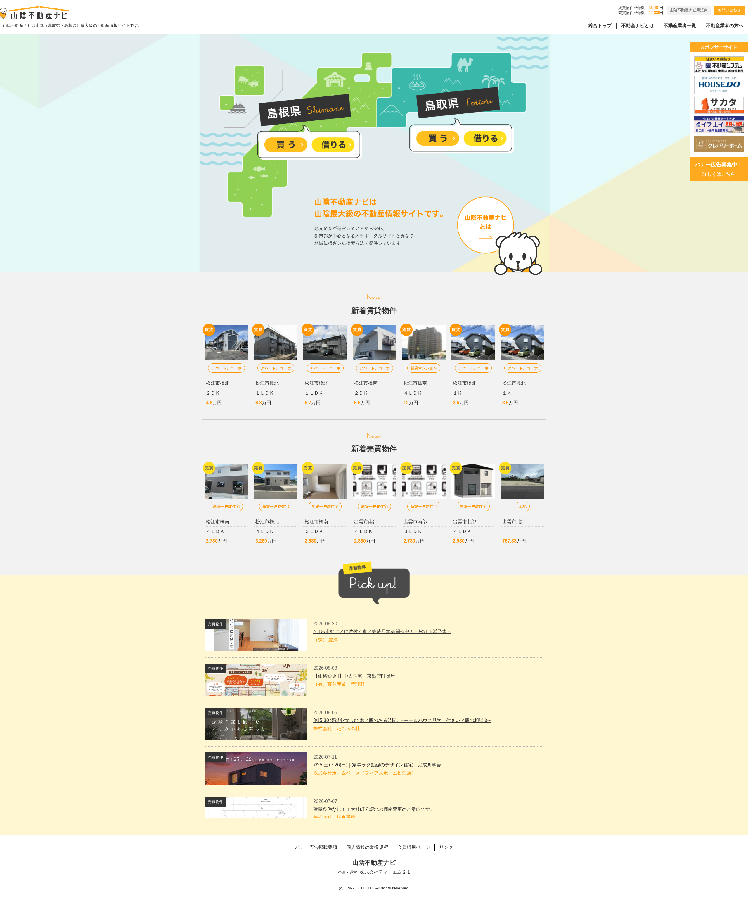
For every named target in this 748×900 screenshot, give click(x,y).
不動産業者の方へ (724, 25)
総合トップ (600, 25)
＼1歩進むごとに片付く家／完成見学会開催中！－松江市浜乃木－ (382, 631)
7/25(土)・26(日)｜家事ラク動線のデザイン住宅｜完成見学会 (377, 764)
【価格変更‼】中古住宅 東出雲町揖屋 (354, 675)
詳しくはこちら (718, 174)
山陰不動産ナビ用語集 (689, 10)
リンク (446, 847)
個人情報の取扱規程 (367, 847)
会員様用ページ (413, 847)
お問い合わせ (729, 10)
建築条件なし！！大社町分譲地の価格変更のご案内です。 (374, 809)
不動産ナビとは (637, 25)
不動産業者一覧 (680, 25)
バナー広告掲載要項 (316, 847)
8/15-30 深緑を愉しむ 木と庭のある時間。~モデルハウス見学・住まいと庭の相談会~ (402, 720)
